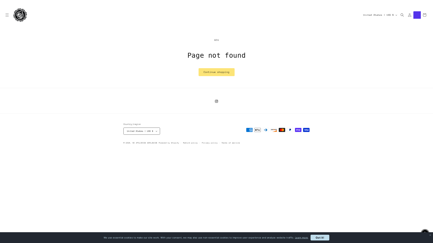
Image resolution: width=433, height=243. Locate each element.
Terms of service (231, 143)
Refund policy (190, 143)
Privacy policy (210, 143)
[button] (7, 15)
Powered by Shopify (169, 143)
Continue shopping (217, 72)
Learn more (301, 237)
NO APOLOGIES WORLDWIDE (145, 143)
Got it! (320, 237)
